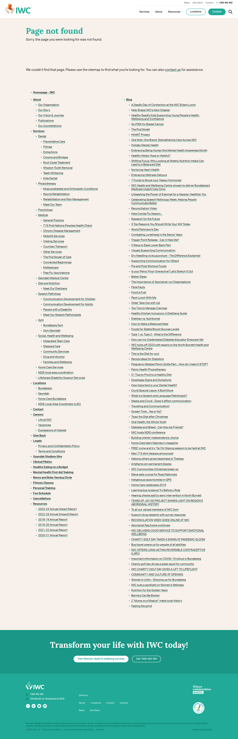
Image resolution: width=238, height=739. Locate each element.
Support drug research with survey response (158, 515)
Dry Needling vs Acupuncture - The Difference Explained (165, 255)
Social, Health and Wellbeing (55, 336)
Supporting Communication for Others (155, 261)
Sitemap (100, 730)
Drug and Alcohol (54, 357)
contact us (173, 70)
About (82, 703)
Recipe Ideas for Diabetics (147, 359)
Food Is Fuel (138, 292)
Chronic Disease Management (61, 231)
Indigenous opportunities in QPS (151, 479)
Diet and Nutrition (49, 283)
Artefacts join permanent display (151, 464)
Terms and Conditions (51, 451)
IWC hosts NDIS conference (148, 432)
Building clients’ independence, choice (155, 437)
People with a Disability (57, 309)
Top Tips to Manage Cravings (149, 308)
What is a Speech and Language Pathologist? (159, 396)
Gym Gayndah (51, 330)
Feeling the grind (141, 606)
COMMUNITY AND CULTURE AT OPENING (157, 574)
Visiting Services (53, 241)
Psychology (45, 210)
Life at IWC (45, 420)
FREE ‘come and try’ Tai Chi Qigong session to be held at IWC (168, 448)
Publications (46, 120)
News (187, 3)
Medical (43, 215)
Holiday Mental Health (145, 145)
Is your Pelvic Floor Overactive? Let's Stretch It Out (162, 271)
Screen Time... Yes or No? (146, 411)
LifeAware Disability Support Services (61, 378)
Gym (41, 320)
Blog (129, 99)
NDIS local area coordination (55, 372)
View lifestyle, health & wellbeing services (101, 659)
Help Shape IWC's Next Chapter (150, 110)
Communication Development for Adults (68, 304)
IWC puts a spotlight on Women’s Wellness (157, 585)
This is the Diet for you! (145, 354)
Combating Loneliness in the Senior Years (156, 234)
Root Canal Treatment (56, 162)
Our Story (44, 110)
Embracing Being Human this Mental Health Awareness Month (169, 150)
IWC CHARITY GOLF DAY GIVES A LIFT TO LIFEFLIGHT (164, 569)
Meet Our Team (52, 204)
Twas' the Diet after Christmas (149, 416)
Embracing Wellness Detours (149, 175)
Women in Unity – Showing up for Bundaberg (158, 579)
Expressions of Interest (52, 430)
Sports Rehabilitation (56, 194)
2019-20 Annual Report (52, 525)
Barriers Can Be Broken (145, 595)
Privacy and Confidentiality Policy (59, 446)
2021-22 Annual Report (52, 530)
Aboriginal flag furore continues (150, 525)
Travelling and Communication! (150, 406)
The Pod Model (140, 129)
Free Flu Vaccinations (56, 273)
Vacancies (44, 425)
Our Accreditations (49, 126)
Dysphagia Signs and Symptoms (151, 380)
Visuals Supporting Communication (153, 250)
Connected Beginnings (57, 262)
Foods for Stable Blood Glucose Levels (155, 329)
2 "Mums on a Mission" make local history (156, 600)
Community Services (56, 351)
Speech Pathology (49, 294)
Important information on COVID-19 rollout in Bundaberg (166, 558)
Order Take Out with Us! (145, 303)
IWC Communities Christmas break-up (154, 469)
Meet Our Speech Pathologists (62, 315)
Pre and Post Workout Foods (148, 266)
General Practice (53, 220)
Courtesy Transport (55, 246)
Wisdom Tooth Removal (58, 168)
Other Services (52, 252)
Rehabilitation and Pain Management (66, 199)
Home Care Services (50, 367)
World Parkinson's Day (145, 229)
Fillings (47, 147)
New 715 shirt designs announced (152, 453)
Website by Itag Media (202, 730)
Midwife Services (54, 236)
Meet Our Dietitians (55, 288)
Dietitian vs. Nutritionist (145, 318)
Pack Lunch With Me (143, 297)
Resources (40, 504)
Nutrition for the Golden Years (149, 590)
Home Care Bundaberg (52, 399)
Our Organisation (48, 105)
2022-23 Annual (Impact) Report (58, 514)
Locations (196, 11)
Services (83, 695)
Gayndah (43, 393)
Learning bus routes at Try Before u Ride (155, 490)
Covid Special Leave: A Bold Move (152, 390)
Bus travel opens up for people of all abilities (158, 544)
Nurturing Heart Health (145, 170)
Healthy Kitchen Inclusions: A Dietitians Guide (159, 313)
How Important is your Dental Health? (154, 385)
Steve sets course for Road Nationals (154, 474)
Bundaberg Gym (53, 325)
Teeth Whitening (53, 173)
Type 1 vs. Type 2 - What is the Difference (156, 334)
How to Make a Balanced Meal (149, 324)
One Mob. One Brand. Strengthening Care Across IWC (164, 140)
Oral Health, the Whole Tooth (148, 422)
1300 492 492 (225, 3)
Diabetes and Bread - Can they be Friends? (157, 427)
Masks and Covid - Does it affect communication (161, 401)
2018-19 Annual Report (52, 519)
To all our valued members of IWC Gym (154, 509)
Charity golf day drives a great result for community (162, 564)
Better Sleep (139, 276)
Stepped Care (51, 346)
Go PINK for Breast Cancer (147, 124)
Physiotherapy (47, 183)
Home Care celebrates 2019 (148, 485)
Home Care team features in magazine (154, 443)
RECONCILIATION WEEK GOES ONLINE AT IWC (160, 520)
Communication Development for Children (69, 299)
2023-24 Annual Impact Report (57, 509)
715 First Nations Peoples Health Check (67, 225)
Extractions (50, 152)
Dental (42, 136)
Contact (217, 11)
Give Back (197, 3)
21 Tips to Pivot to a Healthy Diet (151, 375)
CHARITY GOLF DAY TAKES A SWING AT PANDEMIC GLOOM (168, 539)
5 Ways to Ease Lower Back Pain (151, 245)
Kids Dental (50, 178)
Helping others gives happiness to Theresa (157, 458)
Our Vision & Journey (51, 115)
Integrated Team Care (56, 341)
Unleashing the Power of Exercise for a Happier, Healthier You (168, 194)
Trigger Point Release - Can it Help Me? (155, 240)
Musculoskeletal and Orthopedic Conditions (70, 189)
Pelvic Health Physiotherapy (148, 369)
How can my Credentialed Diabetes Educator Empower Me (167, 339)
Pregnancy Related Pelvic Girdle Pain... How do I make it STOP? (169, 364)
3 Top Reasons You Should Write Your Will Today (160, 224)
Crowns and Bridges (55, 157)
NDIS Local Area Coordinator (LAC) (59, 404)
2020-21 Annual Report (52, 535)
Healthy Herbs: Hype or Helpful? (150, 155)
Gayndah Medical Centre (53, 278)
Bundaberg (45, 388)
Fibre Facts (138, 287)
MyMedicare (51, 267)
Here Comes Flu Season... (146, 213)
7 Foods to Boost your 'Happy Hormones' (156, 180)
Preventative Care (54, 141)
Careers (209, 3)
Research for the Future (145, 219)
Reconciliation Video (144, 208)
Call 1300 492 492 (146, 659)
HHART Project (140, 134)
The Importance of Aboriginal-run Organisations (161, 282)
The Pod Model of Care (57, 257)
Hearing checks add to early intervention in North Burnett (166, 495)
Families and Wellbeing (57, 362)
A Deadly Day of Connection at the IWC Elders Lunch (163, 105)
